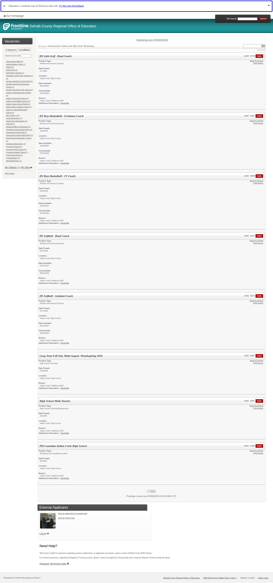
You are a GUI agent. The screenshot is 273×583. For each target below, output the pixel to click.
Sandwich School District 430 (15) (19, 130)
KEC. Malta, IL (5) (13, 116)
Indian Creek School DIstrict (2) (18, 104)
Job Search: (232, 19)
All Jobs (25, 167)
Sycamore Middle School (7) (17, 152)
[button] (269, 6)
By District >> (12, 167)
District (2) (10, 67)
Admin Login (263, 578)
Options (260, 49)
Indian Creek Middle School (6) (18, 101)
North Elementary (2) (14, 118)
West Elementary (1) (14, 161)
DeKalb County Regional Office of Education (181, 578)
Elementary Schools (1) (15, 73)
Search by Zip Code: (13, 56)
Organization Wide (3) (14, 62)
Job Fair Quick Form (66, 518)
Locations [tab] (24, 50)
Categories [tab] (11, 50)
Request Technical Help (53, 564)
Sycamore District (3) (14, 147)
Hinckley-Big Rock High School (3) (19, 90)
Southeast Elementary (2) (16, 144)
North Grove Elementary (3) (16, 121)
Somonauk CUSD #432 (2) (16, 133)
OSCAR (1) (10, 124)
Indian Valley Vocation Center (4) (18, 107)
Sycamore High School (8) (16, 150)
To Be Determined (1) (14, 155)
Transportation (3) (13, 158)
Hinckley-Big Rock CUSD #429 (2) (19, 81)
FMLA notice (10, 174)
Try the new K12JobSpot (71, 6)
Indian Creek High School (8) (17, 98)
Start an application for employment (72, 513)
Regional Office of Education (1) (18, 127)
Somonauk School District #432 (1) (19, 135)
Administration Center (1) (15, 64)
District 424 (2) (11, 70)
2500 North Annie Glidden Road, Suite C (220, 578)
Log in (43, 533)
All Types (42, 46)
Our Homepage (15, 15)
